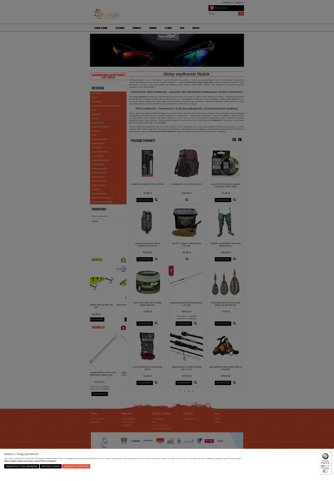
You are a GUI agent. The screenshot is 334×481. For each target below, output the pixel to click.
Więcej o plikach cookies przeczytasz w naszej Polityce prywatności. (30, 461)
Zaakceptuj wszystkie (76, 466)
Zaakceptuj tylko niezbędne (21, 466)
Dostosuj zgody (50, 466)
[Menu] (329, 453)
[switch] (325, 471)
